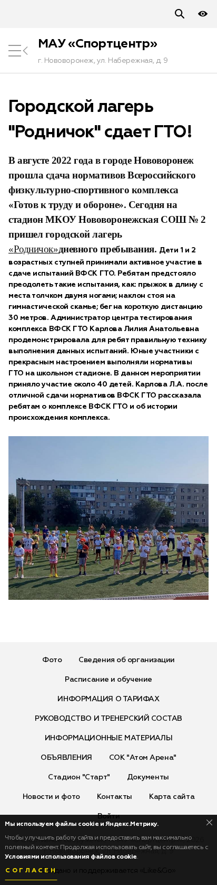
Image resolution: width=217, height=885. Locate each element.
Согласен (31, 871)
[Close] (209, 822)
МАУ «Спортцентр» (97, 43)
